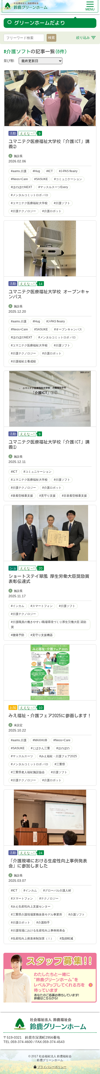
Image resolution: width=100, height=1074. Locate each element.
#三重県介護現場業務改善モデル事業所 (36, 914)
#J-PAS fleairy (68, 171)
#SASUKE (41, 179)
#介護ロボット (51, 211)
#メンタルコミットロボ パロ (29, 195)
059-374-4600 (22, 1042)
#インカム (17, 606)
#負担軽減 (66, 938)
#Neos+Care (19, 179)
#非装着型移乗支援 (74, 495)
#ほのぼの (63, 748)
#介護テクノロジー (23, 211)
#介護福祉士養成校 (23, 361)
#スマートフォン (42, 606)
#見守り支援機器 (42, 635)
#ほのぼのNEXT (21, 187)
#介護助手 (43, 922)
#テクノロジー (48, 898)
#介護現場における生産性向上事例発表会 (38, 930)
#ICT (49, 171)
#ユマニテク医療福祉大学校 (29, 203)
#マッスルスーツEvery (53, 187)
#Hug (36, 171)
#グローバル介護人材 (57, 890)
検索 (51, 38)
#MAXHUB (40, 740)
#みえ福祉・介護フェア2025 (58, 756)
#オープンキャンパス (68, 329)
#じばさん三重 (40, 748)
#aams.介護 (18, 171)
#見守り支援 (47, 495)
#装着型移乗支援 (22, 495)
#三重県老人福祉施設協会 (28, 772)
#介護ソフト (62, 203)
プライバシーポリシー (52, 1067)
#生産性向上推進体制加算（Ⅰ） (32, 938)
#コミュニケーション (68, 179)
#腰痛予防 (17, 635)
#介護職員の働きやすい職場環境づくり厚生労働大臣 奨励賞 (48, 624)
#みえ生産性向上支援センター (30, 906)
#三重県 (60, 764)
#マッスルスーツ (22, 756)
